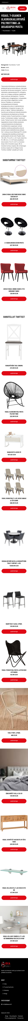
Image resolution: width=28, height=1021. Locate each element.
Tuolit (13, 31)
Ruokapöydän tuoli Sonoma (14, 366)
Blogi (5, 993)
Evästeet (20, 1016)
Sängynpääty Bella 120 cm (14, 793)
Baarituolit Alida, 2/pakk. (14, 624)
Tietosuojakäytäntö (10, 1018)
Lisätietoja (14, 79)
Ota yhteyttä (13, 1016)
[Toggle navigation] (3, 8)
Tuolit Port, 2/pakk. (14, 733)
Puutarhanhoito (9, 987)
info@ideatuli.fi (5, 2)
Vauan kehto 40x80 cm (14, 452)
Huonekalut (6, 31)
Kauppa (22, 8)
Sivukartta (20, 1018)
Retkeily (6, 990)
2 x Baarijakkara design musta (14, 243)
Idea (5, 984)
